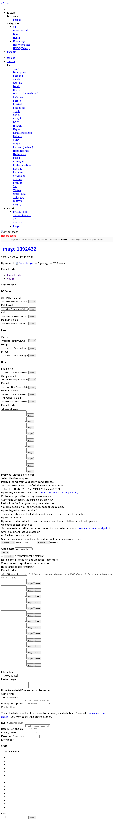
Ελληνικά (18, 97)
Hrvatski (17, 125)
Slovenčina (19, 175)
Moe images (19, 41)
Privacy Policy (20, 212)
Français (17, 118)
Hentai (16, 37)
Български (19, 72)
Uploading (9, 556)
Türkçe (17, 190)
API (15, 219)
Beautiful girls (21, 30)
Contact (17, 222)
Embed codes (8, 570)
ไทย (15, 186)
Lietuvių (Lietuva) (23, 147)
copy (32, 302)
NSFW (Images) (21, 44)
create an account (88, 528)
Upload (5, 552)
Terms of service (22, 215)
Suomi (16, 115)
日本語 (16, 140)
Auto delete (7, 548)
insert (37, 584)
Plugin (16, 226)
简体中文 (18, 201)
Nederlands (19, 154)
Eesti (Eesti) (19, 107)
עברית (16, 122)
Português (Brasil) (23, 165)
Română (17, 168)
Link (3, 813)
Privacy (5, 732)
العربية (16, 68)
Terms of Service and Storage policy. (58, 492)
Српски (17, 179)
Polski (16, 158)
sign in (104, 528)
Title (9, 675)
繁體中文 (18, 204)
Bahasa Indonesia (22, 132)
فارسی (16, 111)
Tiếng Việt (18, 197)
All (14, 27)
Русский (18, 172)
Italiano (17, 136)
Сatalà (16, 79)
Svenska (17, 183)
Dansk (16, 86)
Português (19, 161)
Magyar (17, 129)
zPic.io (5, 3)
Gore (15, 34)
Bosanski (18, 75)
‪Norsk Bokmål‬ (21, 150)
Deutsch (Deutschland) (25, 93)
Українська (19, 194)
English (17, 100)
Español (17, 104)
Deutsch (17, 90)
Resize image (8, 679)
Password (6, 736)
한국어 (16, 143)
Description (12, 703)
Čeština (17, 82)
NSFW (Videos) (21, 48)
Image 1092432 (18, 248)
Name (4, 722)
